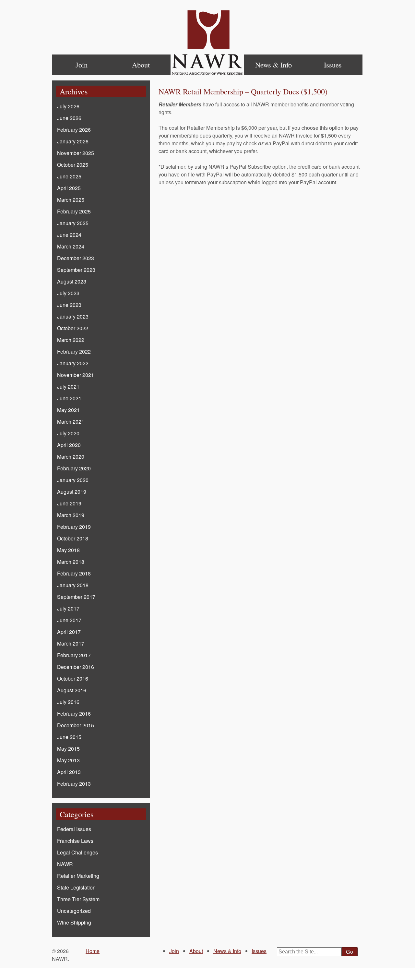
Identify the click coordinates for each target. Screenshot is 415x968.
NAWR (65, 864)
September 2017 (76, 596)
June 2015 (69, 737)
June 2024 (69, 234)
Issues (333, 64)
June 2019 (69, 503)
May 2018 (68, 550)
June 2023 (69, 305)
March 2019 (70, 515)
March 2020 (70, 456)
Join (82, 64)
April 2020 (69, 445)
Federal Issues (74, 829)
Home (207, 42)
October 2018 (72, 538)
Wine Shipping (74, 922)
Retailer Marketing (78, 875)
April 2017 (69, 631)
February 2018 (74, 573)
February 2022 (74, 351)
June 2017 (69, 620)
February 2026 (74, 129)
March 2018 (70, 561)
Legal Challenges (77, 852)
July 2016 (68, 702)
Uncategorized (74, 910)
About (141, 64)
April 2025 (69, 188)
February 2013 (74, 783)
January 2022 (73, 363)
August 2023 (71, 281)
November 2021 (75, 375)
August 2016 (71, 690)
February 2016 (74, 713)
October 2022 (72, 328)
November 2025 (75, 153)
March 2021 (70, 421)
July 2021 (68, 386)
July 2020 (68, 433)
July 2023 (68, 293)
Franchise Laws (75, 840)
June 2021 (69, 398)
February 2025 (74, 211)
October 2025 (72, 164)
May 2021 (68, 410)
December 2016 (75, 667)
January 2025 (73, 223)
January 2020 (73, 480)
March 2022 (70, 340)
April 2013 (69, 772)
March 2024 (70, 246)
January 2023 (73, 316)
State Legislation (76, 887)
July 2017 (68, 608)
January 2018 (73, 585)
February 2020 (74, 468)
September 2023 (76, 269)
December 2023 (75, 258)
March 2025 (70, 199)
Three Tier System (78, 899)
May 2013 (68, 760)
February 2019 (74, 526)
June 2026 (69, 118)
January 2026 (73, 141)
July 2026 (68, 106)
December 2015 (75, 725)
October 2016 (72, 678)
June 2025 (69, 176)
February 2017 (74, 655)
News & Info (273, 64)
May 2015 (68, 748)
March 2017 (70, 643)
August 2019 (71, 491)
